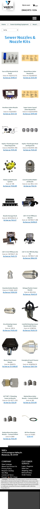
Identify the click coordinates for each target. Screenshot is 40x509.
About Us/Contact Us (9, 466)
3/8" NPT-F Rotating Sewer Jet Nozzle (10, 397)
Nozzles (35, 24)
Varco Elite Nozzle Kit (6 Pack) (10, 72)
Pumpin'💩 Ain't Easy (9, 477)
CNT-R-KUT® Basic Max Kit (30, 217)
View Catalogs (7, 464)
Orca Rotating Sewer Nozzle (10, 325)
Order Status (26, 475)
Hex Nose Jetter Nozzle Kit (10, 108)
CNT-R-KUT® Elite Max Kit (30, 253)
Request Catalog (8, 471)
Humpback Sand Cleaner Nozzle (30, 361)
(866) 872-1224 (29, 10)
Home (4, 24)
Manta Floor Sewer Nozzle (10, 361)
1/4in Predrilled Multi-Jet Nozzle (30, 181)
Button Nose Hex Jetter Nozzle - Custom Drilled (10, 433)
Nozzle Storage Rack (10, 216)
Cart (36, 6)
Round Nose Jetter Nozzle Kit (30, 72)
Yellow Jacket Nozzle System (10, 181)
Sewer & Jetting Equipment (19, 24)
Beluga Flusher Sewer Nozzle (30, 289)
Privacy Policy (7, 469)
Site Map (5, 473)
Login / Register (27, 466)
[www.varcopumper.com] (8, 5)
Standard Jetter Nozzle (10, 288)
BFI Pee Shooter (30, 432)
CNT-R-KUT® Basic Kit (10, 252)
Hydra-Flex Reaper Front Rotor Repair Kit (10, 145)
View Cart (25, 468)
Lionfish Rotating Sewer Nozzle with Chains (30, 325)
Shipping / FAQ (27, 471)
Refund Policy (27, 473)
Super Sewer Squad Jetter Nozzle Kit (30, 108)
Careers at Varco (8, 475)
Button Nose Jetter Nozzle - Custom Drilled (30, 397)
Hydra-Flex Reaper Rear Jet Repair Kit (30, 145)
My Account (26, 5)
